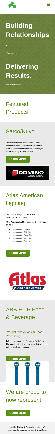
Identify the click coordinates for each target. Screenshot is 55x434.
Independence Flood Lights (23, 235)
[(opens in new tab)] (27, 172)
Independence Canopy (21, 241)
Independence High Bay (22, 229)
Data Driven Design (39, 429)
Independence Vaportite (21, 238)
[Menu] (48, 4)
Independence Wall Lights (22, 232)
